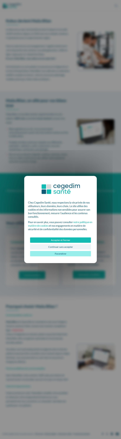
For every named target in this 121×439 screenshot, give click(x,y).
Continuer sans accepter (60, 246)
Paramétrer (60, 253)
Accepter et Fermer (60, 240)
